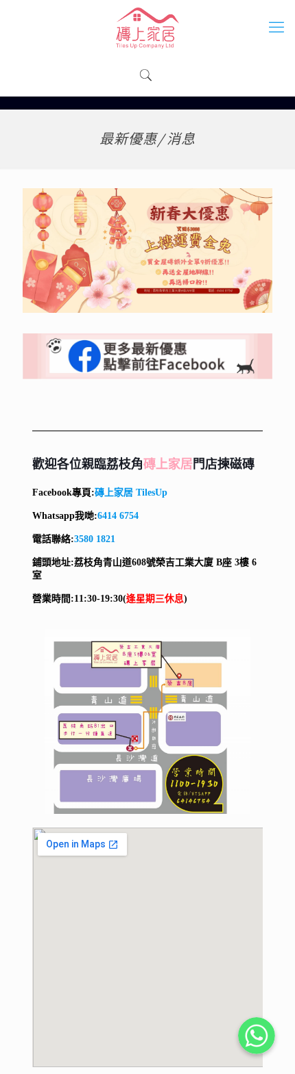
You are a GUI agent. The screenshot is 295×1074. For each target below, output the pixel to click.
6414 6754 (118, 516)
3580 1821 (94, 539)
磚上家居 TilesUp (131, 492)
